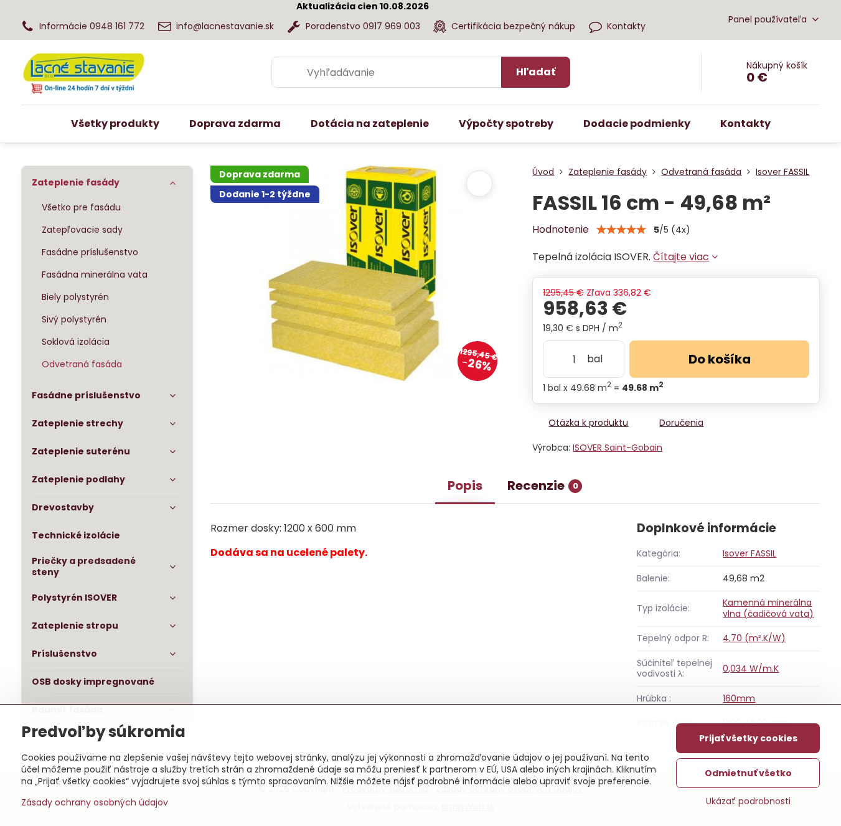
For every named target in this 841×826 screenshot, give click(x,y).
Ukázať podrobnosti (748, 801)
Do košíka (719, 359)
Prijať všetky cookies (748, 738)
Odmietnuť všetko (748, 773)
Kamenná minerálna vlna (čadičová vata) (768, 608)
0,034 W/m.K (751, 668)
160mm (739, 698)
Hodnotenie (560, 229)
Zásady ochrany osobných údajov (94, 802)
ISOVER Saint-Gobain (617, 447)
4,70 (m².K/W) (754, 638)
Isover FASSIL (749, 553)
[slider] (621, 230)
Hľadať (535, 72)
